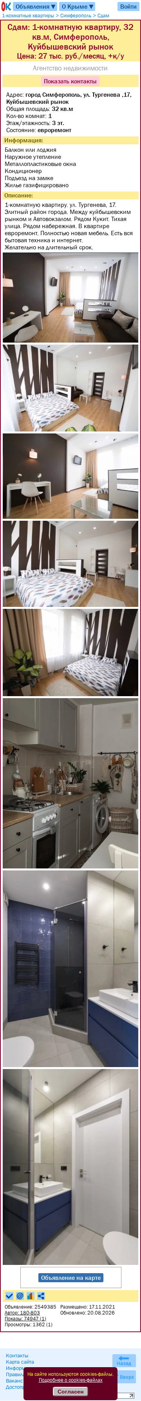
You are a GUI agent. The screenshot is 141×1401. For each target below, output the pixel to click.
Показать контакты (70, 81)
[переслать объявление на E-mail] (20, 1296)
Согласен (70, 1391)
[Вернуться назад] (124, 1360)
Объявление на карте (71, 1277)
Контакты (17, 1355)
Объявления (36, 6)
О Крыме (78, 6)
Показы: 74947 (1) (25, 1319)
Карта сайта (20, 1362)
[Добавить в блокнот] (9, 1296)
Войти (128, 6)
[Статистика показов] (30, 1296)
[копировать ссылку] (41, 1296)
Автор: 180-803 (22, 1313)
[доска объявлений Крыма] (5, 6)
